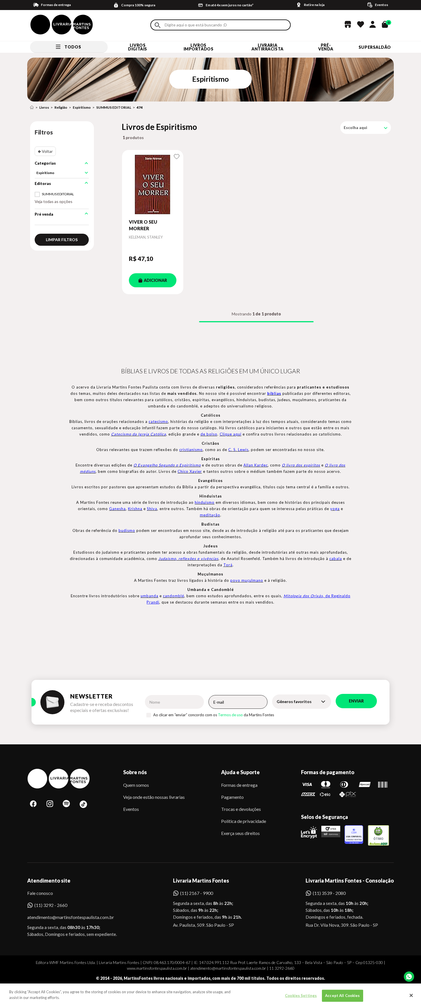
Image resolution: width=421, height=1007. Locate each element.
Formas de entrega (239, 785)
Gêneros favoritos (294, 701)
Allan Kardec (255, 465)
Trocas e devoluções (241, 809)
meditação (210, 515)
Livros (44, 107)
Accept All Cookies (342, 995)
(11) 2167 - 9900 (196, 893)
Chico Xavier (190, 471)
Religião (60, 107)
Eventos (131, 809)
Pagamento (232, 797)
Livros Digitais (137, 47)
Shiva (152, 508)
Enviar (356, 700)
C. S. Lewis (238, 449)
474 (140, 107)
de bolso (208, 434)
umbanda (149, 596)
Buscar (157, 25)
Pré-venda (325, 47)
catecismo (158, 421)
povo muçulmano (246, 580)
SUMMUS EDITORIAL (113, 107)
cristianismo (191, 449)
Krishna (135, 508)
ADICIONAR (155, 280)
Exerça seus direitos (240, 833)
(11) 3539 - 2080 (329, 893)
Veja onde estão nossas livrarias (154, 797)
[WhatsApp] (409, 976)
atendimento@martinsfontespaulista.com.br (65, 917)
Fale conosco (40, 893)
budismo (127, 530)
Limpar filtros (62, 239)
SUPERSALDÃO (375, 47)
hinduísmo (205, 502)
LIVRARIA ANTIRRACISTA (267, 47)
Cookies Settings (301, 995)
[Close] (411, 995)
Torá (228, 565)
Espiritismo (82, 107)
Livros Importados (199, 47)
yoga (335, 508)
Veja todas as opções (53, 201)
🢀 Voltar (45, 151)
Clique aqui (230, 434)
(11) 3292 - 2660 (50, 905)
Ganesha (117, 508)
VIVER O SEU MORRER (143, 225)
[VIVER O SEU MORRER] (152, 184)
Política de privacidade (243, 821)
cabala (335, 558)
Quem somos (136, 785)
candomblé (173, 596)
